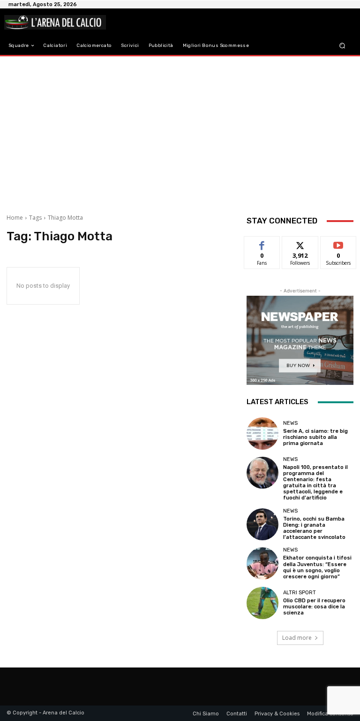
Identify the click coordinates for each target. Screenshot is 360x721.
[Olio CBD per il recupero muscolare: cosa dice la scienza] (262, 603)
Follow (300, 243)
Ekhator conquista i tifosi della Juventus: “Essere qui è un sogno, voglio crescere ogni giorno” (317, 567)
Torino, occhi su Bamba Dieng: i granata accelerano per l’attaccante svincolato (314, 528)
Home (15, 218)
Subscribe (338, 243)
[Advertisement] (180, 131)
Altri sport (299, 592)
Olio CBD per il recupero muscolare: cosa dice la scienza (314, 607)
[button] (342, 46)
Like (262, 243)
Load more (297, 638)
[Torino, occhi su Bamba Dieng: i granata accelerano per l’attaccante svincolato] (262, 524)
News (290, 423)
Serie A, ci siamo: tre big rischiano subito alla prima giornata (315, 437)
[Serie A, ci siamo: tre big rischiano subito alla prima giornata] (262, 433)
